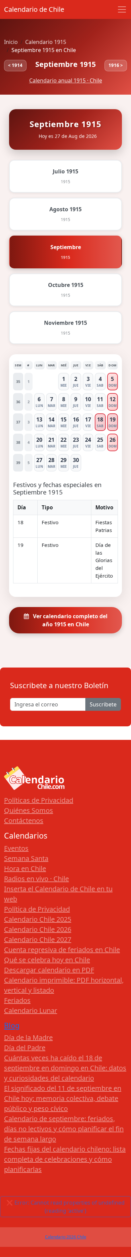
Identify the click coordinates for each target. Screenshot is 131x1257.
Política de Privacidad (37, 909)
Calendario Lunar (30, 1010)
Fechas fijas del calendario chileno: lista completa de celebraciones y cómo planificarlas (65, 1159)
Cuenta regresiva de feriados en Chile (62, 949)
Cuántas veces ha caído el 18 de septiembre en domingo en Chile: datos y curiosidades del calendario (65, 1068)
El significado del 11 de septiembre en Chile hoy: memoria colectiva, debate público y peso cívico (62, 1098)
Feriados (17, 1000)
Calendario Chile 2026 (37, 929)
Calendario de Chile (34, 9)
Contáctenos (23, 820)
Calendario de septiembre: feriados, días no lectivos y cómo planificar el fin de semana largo (64, 1128)
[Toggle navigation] (122, 9)
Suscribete (103, 704)
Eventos (16, 848)
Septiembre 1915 (65, 64)
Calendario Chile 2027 (37, 939)
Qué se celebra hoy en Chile (47, 959)
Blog (11, 1025)
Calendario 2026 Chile (65, 1237)
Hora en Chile (25, 868)
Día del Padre (24, 1047)
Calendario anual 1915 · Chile (65, 80)
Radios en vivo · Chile (36, 878)
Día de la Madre (28, 1037)
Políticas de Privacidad (38, 800)
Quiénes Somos (28, 810)
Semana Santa (26, 858)
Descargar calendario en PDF (49, 969)
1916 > (115, 65)
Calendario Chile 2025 (37, 919)
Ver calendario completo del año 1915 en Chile (69, 620)
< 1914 (15, 65)
